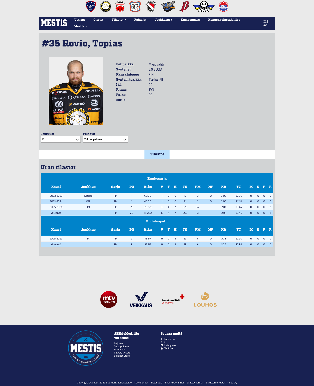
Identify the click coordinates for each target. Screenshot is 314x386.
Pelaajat (140, 20)
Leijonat (118, 343)
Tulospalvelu (121, 346)
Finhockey (119, 349)
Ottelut (98, 20)
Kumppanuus (190, 20)
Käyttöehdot (141, 382)
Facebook (169, 339)
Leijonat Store (122, 355)
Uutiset (79, 20)
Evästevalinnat (195, 382)
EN (265, 25)
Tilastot (157, 154)
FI (264, 21)
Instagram (170, 345)
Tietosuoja (157, 382)
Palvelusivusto (122, 352)
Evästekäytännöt (175, 382)
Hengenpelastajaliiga (224, 20)
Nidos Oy (232, 382)
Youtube (168, 348)
